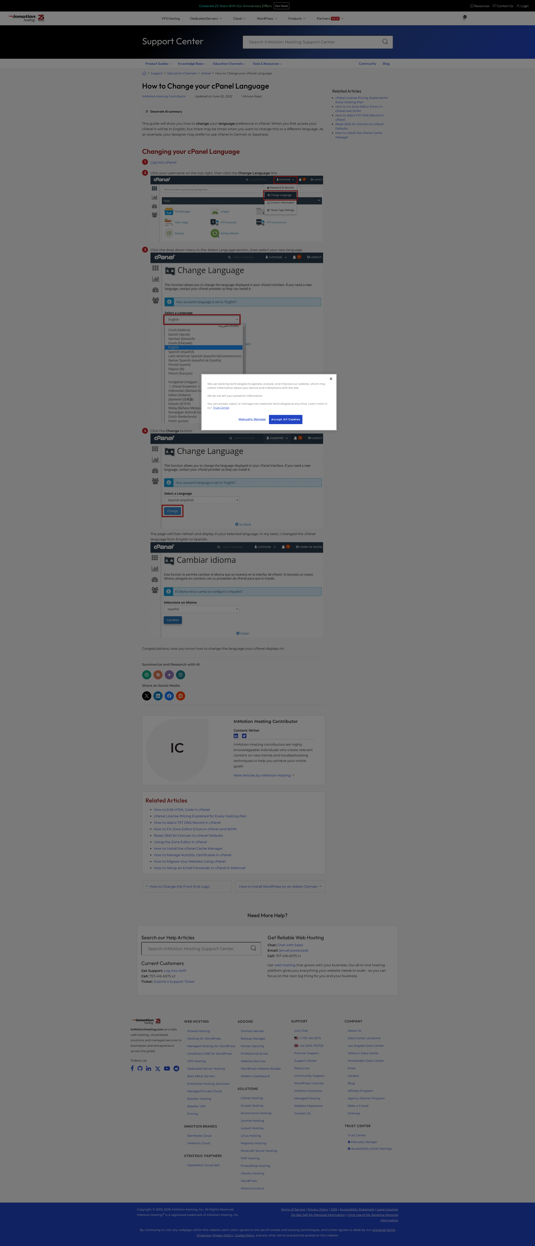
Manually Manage (252, 419)
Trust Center (221, 407)
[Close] (331, 378)
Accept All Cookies (285, 419)
